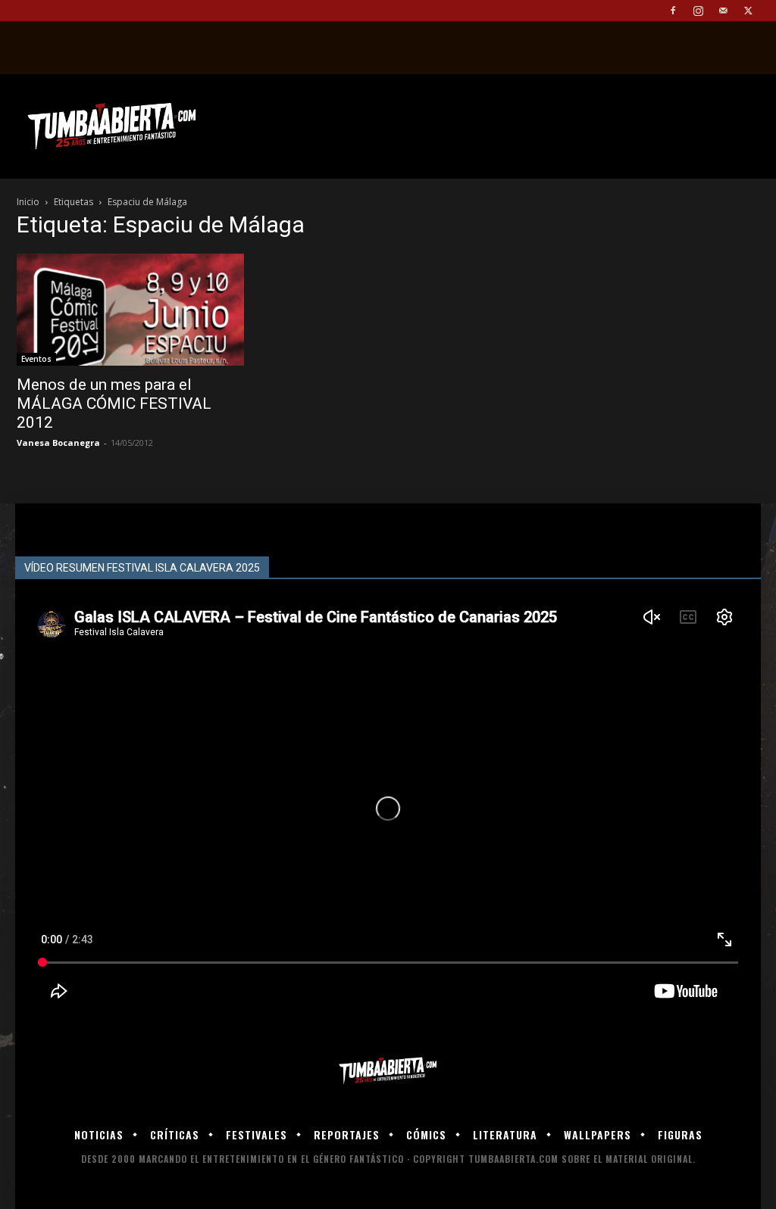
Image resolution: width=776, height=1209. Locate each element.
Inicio (28, 201)
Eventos (36, 359)
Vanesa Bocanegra (58, 442)
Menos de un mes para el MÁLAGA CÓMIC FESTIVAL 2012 (114, 403)
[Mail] (723, 10)
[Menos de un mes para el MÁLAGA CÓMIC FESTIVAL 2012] (130, 310)
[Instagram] (698, 10)
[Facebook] (673, 10)
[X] (748, 10)
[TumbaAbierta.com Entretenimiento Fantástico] (388, 1071)
